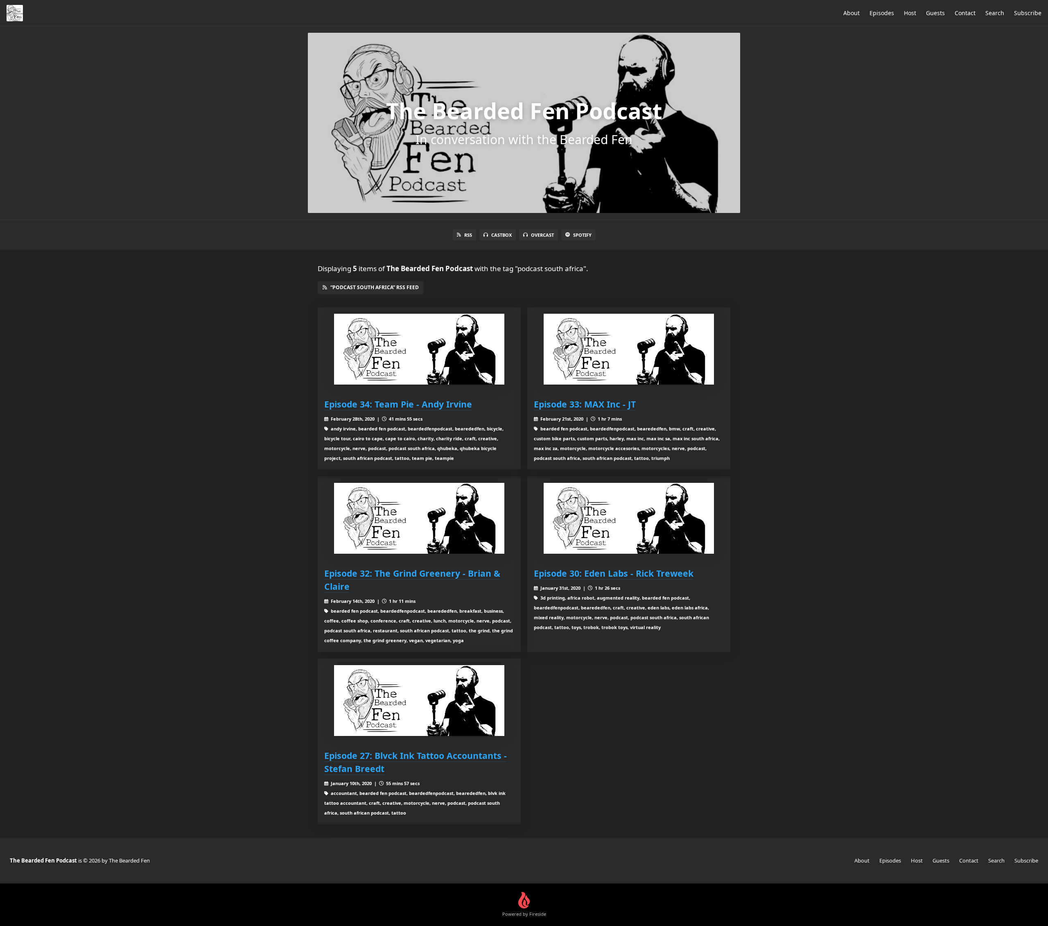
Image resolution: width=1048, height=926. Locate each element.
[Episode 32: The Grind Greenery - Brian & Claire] (419, 518)
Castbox (501, 235)
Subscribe (1027, 13)
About (851, 13)
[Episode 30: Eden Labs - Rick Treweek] (628, 518)
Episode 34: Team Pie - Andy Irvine (398, 404)
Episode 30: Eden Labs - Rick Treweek (613, 573)
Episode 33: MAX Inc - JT (585, 404)
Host (910, 13)
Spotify (582, 235)
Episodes (882, 13)
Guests (935, 13)
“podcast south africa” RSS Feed (374, 287)
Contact (965, 13)
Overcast (542, 235)
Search (994, 13)
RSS (468, 235)
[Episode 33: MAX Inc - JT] (628, 349)
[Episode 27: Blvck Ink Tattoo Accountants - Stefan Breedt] (419, 700)
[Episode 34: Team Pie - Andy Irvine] (419, 349)
